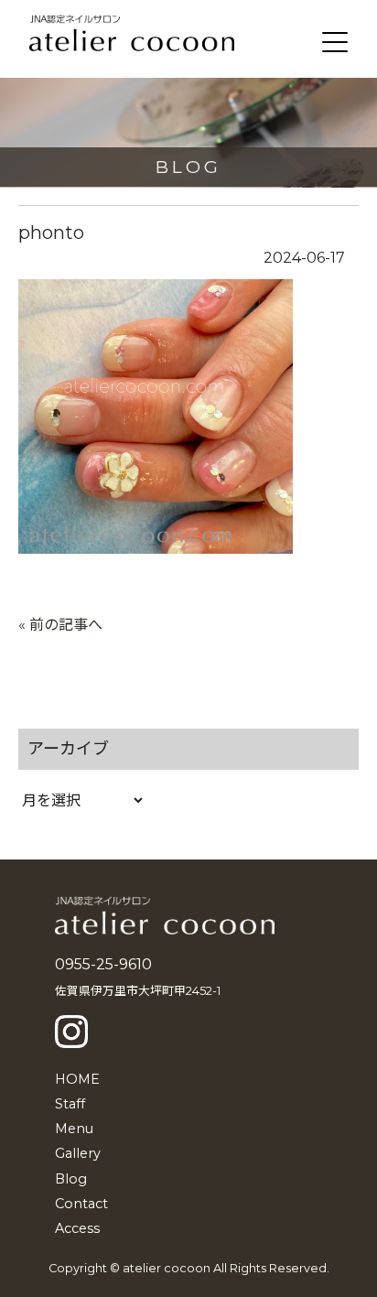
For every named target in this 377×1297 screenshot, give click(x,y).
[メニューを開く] (335, 42)
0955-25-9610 (103, 964)
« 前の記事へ (60, 624)
